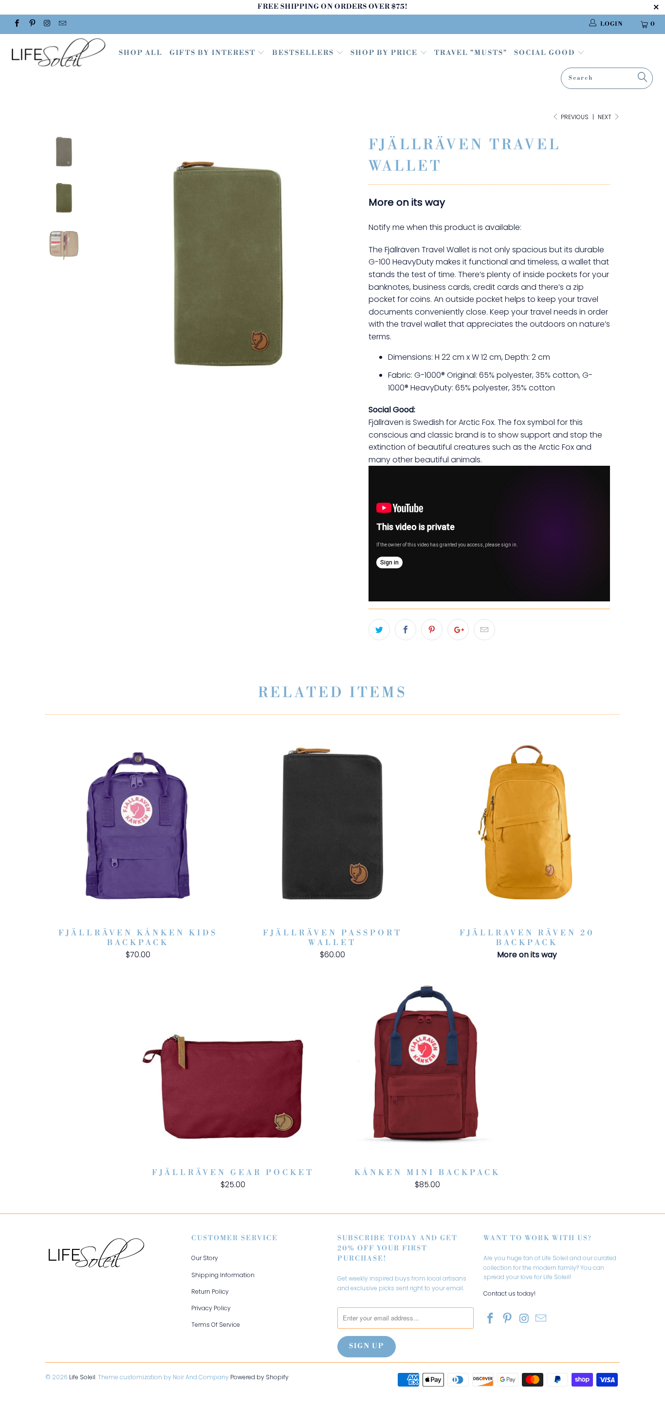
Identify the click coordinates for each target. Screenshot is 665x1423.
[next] (345, 270)
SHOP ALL (141, 53)
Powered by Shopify (259, 1377)
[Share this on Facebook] (405, 629)
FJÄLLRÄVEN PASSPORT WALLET (332, 826)
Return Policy (210, 1291)
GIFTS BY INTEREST (213, 53)
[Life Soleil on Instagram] (47, 24)
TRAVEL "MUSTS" (470, 53)
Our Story (204, 1258)
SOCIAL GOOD (545, 53)
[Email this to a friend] (484, 629)
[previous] (112, 270)
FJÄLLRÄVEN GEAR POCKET (232, 1066)
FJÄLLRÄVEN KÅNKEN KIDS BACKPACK (137, 826)
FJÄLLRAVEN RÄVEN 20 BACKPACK (527, 826)
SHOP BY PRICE (385, 53)
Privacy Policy (211, 1308)
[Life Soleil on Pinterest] (31, 24)
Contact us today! (509, 1293)
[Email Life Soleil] (62, 24)
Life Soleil (82, 1377)
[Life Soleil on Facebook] (16, 24)
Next (605, 117)
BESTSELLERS (303, 53)
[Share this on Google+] (458, 629)
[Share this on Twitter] (379, 629)
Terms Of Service (215, 1324)
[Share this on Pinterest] (432, 629)
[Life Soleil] (58, 54)
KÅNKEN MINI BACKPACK (427, 1066)
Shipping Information (223, 1275)
